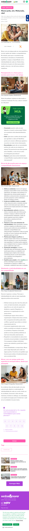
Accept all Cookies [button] (7, 524)
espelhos (23, 260)
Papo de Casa (9, 7)
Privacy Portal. (19, 520)
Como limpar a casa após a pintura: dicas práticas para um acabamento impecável (19, 470)
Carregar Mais (14, 483)
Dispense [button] (16, 524)
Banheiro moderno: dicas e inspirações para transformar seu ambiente (18, 462)
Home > (4, 7)
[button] (7, 527)
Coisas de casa (6, 449)
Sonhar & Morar (6, 1)
